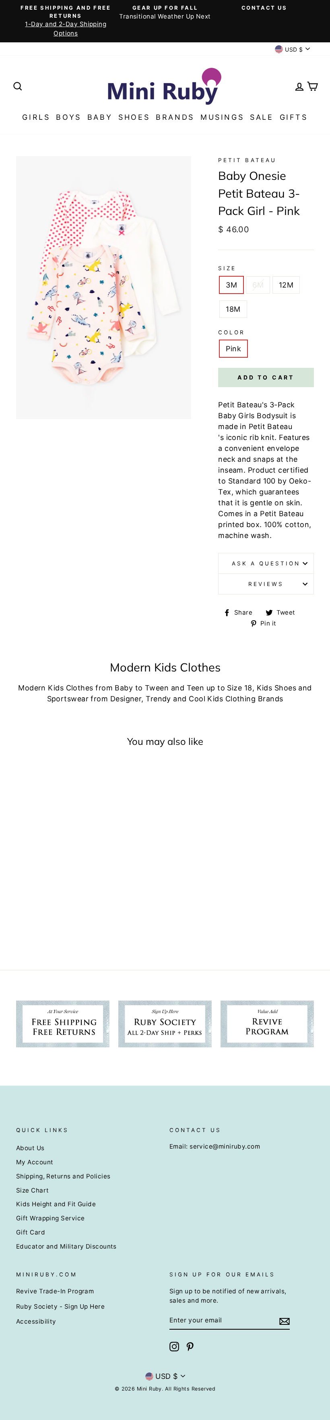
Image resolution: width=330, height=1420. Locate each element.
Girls (36, 117)
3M (231, 285)
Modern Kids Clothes (55, 688)
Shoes (134, 117)
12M (286, 285)
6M (258, 285)
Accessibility (36, 1321)
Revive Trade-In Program (55, 1291)
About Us (30, 1148)
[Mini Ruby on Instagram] (174, 1346)
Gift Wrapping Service (50, 1218)
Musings (222, 117)
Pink (233, 348)
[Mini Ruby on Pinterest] (190, 1346)
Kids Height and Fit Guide (56, 1204)
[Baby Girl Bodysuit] (289, 415)
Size (227, 268)
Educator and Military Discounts (66, 1246)
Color (231, 332)
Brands (175, 117)
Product (262, 470)
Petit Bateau (247, 160)
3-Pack (282, 404)
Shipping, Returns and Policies (63, 1176)
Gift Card (30, 1232)
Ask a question (266, 563)
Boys (68, 117)
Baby (99, 117)
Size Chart (32, 1190)
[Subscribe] (284, 1320)
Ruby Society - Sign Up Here (60, 1306)
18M (233, 309)
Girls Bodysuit (263, 415)
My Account (35, 1162)
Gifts (294, 117)
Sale (261, 117)
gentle (261, 502)
